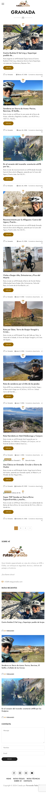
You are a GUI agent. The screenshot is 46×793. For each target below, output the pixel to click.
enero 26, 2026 (22, 130)
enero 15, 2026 (23, 241)
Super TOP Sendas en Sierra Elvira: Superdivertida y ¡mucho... (18, 498)
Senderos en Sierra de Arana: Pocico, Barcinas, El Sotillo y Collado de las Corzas (21, 666)
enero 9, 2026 (20, 297)
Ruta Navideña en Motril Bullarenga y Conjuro (22, 436)
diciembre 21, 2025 (21, 519)
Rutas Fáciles (19, 779)
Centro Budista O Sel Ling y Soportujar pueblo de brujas (23, 622)
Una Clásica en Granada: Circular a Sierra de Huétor (22, 466)
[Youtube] (32, 773)
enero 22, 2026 (22, 186)
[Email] (26, 773)
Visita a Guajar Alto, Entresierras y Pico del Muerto (21, 276)
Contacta (28, 781)
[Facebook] (14, 773)
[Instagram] (20, 773)
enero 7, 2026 (20, 403)
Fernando (10, 75)
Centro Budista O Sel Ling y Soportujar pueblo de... (20, 54)
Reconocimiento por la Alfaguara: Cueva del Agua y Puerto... (22, 221)
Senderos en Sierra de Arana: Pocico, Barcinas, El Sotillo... (19, 110)
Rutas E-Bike (8, 48)
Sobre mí (18, 781)
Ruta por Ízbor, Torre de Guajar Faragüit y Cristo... (21, 330)
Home (8, 779)
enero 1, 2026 (20, 455)
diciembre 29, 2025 (21, 486)
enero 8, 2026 (20, 351)
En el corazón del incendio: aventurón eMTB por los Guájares (21, 710)
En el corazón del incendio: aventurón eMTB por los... (22, 165)
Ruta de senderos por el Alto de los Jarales (21, 384)
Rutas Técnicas (33, 779)
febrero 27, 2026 (22, 75)
